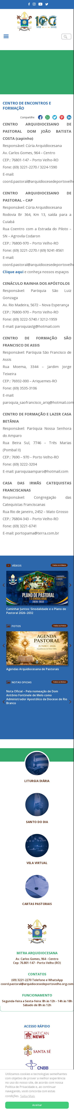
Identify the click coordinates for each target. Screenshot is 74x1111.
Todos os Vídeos (59, 565)
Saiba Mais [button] (27, 1096)
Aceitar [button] (37, 1105)
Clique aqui (13, 271)
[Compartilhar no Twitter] (54, 118)
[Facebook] (29, 4)
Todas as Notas (59, 682)
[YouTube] (40, 4)
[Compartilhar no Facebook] (40, 118)
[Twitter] (46, 4)
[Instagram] (34, 4)
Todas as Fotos (60, 626)
